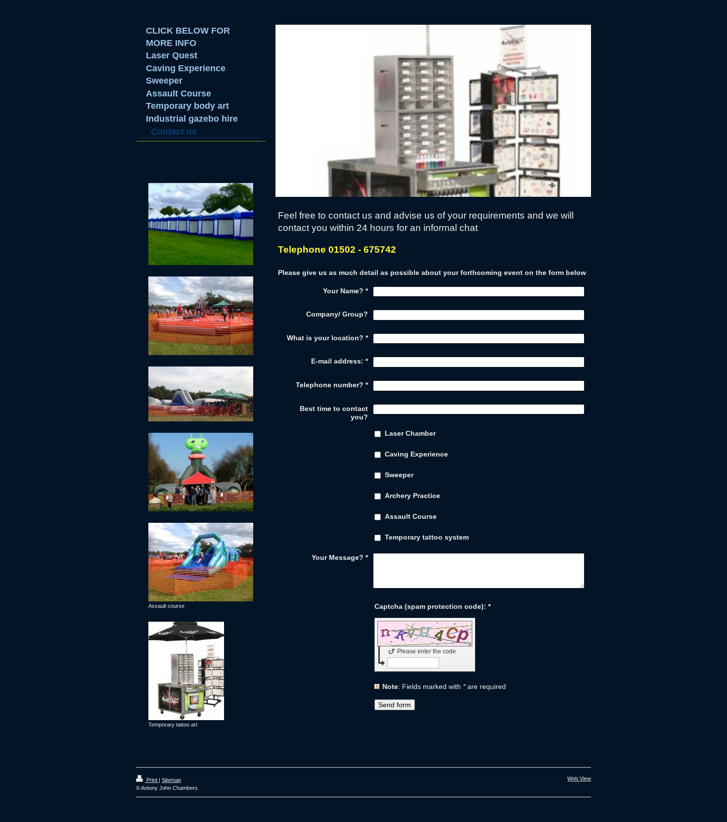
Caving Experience (416, 454)
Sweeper (399, 475)
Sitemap (171, 780)
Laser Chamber (410, 433)
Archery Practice (412, 496)
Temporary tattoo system (427, 537)
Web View (579, 778)
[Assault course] (200, 562)
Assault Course (411, 516)
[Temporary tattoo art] (186, 671)
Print (152, 780)
